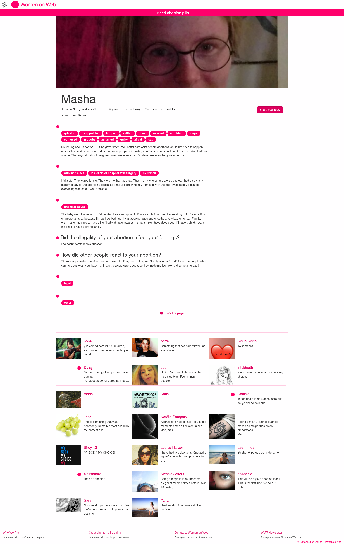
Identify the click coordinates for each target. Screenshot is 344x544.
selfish (127, 133)
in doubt (89, 139)
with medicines (74, 173)
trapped (111, 133)
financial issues (74, 207)
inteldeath (245, 367)
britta (165, 341)
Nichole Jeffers (172, 473)
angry (194, 133)
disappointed (91, 133)
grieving (69, 133)
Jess (87, 416)
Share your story (270, 110)
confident (176, 133)
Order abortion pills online (105, 532)
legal (67, 283)
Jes (163, 367)
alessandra (92, 473)
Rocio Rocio (247, 341)
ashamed (107, 139)
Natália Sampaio (174, 416)
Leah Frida (246, 447)
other (67, 302)
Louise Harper (172, 447)
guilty (124, 139)
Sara (87, 500)
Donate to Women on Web (191, 532)
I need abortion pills (172, 12)
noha (88, 341)
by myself (149, 173)
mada (88, 393)
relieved (158, 133)
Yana (165, 500)
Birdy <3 (90, 447)
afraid (138, 139)
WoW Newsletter (271, 532)
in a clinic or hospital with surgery (113, 173)
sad (150, 139)
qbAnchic (245, 473)
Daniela (243, 393)
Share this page (173, 313)
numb (143, 133)
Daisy (88, 367)
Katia (165, 393)
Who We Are (11, 532)
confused (70, 139)
